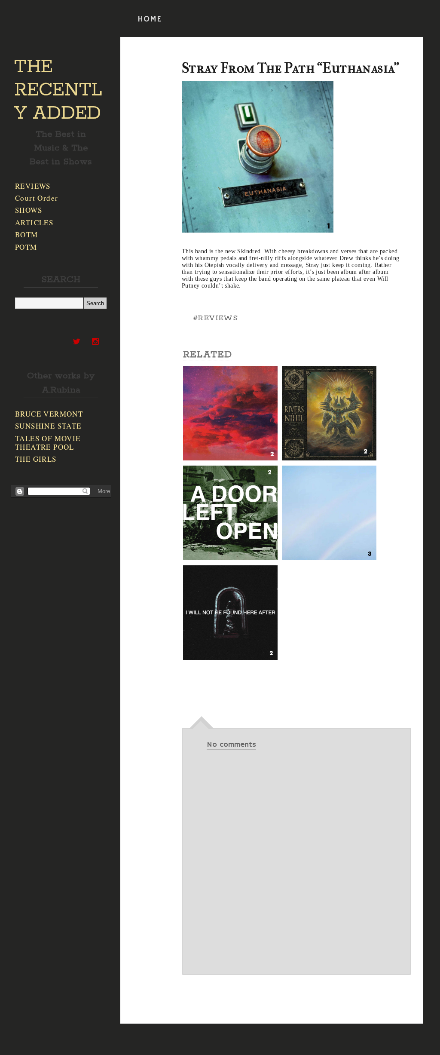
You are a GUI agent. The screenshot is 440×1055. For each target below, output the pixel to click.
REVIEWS (33, 186)
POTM (26, 247)
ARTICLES (34, 222)
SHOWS (28, 210)
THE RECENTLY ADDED (58, 90)
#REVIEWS (215, 318)
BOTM (26, 234)
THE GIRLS (36, 459)
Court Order (36, 198)
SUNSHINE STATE (48, 426)
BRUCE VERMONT (49, 414)
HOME (150, 19)
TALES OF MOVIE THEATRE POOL (48, 442)
